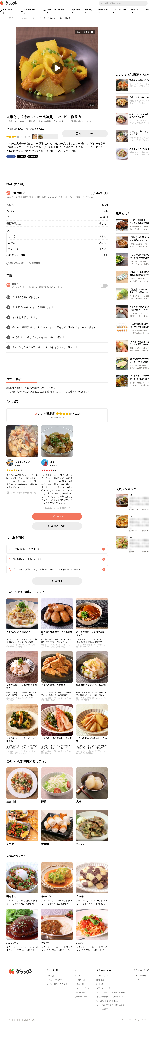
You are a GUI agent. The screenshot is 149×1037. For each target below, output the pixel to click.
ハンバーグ (12, 942)
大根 (8, 204)
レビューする (57, 516)
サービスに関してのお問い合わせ (110, 1005)
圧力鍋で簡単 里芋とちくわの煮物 (56, 633)
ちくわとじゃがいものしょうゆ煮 (91, 739)
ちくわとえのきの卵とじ (18, 632)
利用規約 (100, 984)
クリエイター (135, 11)
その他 (10, 843)
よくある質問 (102, 1009)
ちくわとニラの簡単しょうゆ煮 (56, 738)
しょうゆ (13, 236)
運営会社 (100, 980)
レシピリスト (80, 980)
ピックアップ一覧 (81, 988)
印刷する (34, 156)
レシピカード (103, 11)
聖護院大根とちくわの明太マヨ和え (21, 686)
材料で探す (51, 975)
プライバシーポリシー (105, 988)
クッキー (81, 896)
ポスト (22, 156)
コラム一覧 (79, 984)
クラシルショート (119, 11)
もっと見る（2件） (57, 526)
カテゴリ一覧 (80, 992)
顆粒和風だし (13, 223)
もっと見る (57, 581)
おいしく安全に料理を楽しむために (111, 992)
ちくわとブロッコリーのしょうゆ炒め (21, 739)
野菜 (43, 801)
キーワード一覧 (81, 996)
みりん (12, 242)
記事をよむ (89, 11)
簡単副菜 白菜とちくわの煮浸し (91, 685)
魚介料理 (11, 801)
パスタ (80, 942)
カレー (45, 942)
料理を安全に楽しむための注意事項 (25, 263)
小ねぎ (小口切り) (16, 255)
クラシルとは (102, 975)
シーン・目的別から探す (57, 984)
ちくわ (10, 210)
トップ (77, 975)
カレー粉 (13, 248)
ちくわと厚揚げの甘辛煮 (53, 685)
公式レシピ (76, 11)
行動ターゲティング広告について (110, 996)
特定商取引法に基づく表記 (107, 1001)
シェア (12, 156)
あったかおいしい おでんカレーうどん (91, 633)
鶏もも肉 (11, 896)
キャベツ (46, 896)
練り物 (45, 843)
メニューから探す (54, 980)
